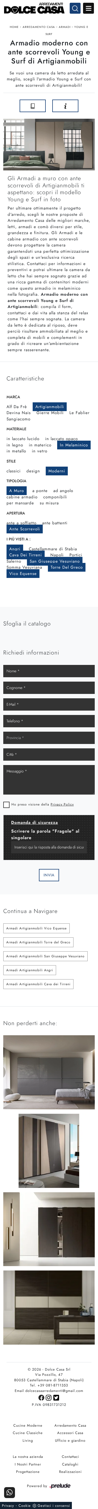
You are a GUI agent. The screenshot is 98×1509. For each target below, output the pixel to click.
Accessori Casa (70, 1432)
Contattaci (70, 1456)
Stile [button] (11, 461)
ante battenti (55, 523)
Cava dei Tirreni (25, 555)
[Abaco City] (90, 106)
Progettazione (28, 1471)
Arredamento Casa (39, 27)
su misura (49, 503)
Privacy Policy (62, 804)
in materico (40, 445)
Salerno (14, 561)
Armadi (65, 27)
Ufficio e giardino (70, 1440)
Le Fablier (79, 413)
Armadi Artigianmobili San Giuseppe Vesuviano (45, 956)
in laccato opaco (61, 439)
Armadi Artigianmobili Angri (29, 970)
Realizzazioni (70, 1471)
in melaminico (74, 445)
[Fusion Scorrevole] (8, 106)
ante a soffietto (21, 523)
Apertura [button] (16, 513)
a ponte (40, 491)
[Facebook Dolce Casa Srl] (42, 1397)
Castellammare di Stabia (53, 549)
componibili (55, 497)
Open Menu (88, 8)
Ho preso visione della (42, 804)
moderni (56, 471)
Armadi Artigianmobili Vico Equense (36, 928)
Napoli (57, 555)
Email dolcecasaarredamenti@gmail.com (49, 1390)
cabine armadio (22, 497)
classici (14, 471)
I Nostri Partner (28, 1464)
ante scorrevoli (24, 529)
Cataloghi (70, 1464)
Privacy (8, 1505)
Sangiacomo (18, 419)
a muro (16, 491)
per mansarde (20, 503)
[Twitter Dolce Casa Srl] (56, 1397)
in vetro (39, 451)
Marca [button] (13, 397)
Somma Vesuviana (24, 567)
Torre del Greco (67, 567)
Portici (75, 555)
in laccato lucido (23, 439)
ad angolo (63, 491)
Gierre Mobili (50, 413)
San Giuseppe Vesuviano (55, 561)
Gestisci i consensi (54, 1505)
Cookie (25, 1505)
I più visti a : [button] (18, 539)
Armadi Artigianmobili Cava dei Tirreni (38, 984)
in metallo (16, 451)
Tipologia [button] (16, 481)
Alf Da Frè (17, 407)
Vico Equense (23, 574)
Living (28, 1440)
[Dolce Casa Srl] (49, 8)
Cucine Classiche (28, 1432)
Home (14, 27)
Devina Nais (19, 413)
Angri (14, 549)
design (33, 471)
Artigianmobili (49, 407)
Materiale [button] (16, 429)
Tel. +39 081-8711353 (49, 1385)
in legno (15, 445)
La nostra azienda (28, 1456)
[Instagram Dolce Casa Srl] (49, 1397)
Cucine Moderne (27, 1425)
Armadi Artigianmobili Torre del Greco (38, 942)
